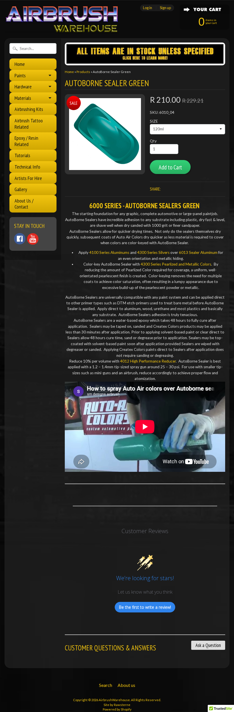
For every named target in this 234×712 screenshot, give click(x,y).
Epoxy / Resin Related (26, 141)
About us (126, 685)
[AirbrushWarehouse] (62, 26)
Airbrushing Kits (29, 109)
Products (83, 72)
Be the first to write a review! (145, 607)
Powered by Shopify (117, 709)
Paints (20, 75)
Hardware (23, 86)
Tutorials (22, 155)
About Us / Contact (24, 203)
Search (105, 685)
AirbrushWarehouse (114, 700)
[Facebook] (19, 238)
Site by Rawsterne (117, 705)
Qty (153, 141)
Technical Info (27, 166)
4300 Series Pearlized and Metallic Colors (176, 264)
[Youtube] (33, 239)
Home (20, 64)
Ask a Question (208, 645)
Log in (147, 8)
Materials (23, 98)
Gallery (21, 189)
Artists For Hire (28, 178)
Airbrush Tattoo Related (29, 123)
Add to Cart (170, 167)
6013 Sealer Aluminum (198, 252)
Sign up (165, 8)
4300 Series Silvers (153, 252)
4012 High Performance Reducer (148, 361)
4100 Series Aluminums (109, 252)
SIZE (154, 121)
